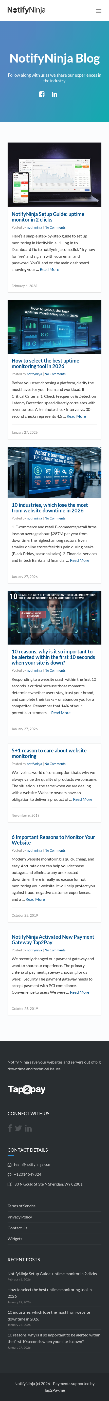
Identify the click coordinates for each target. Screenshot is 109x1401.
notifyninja (34, 227)
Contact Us (17, 1227)
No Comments (55, 227)
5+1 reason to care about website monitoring (49, 753)
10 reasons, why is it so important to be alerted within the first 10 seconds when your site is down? (53, 657)
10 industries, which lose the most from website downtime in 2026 (50, 507)
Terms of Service (21, 1205)
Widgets (15, 1238)
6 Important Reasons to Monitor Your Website (53, 840)
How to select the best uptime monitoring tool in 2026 (45, 363)
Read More (49, 269)
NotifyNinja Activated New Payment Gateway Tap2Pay (53, 939)
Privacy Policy (20, 1216)
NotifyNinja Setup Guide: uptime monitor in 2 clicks (48, 217)
